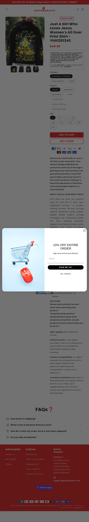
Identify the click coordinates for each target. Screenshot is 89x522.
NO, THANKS (66, 274)
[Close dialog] (84, 230)
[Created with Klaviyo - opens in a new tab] (44, 292)
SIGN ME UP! (65, 267)
